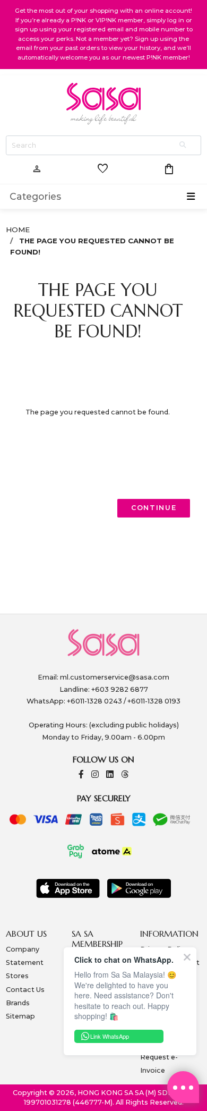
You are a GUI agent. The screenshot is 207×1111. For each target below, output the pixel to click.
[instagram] (95, 775)
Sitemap (20, 1016)
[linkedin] (110, 775)
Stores (17, 976)
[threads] (124, 775)
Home (18, 229)
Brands (18, 1003)
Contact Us (25, 990)
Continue (154, 508)
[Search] (184, 145)
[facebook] (81, 775)
